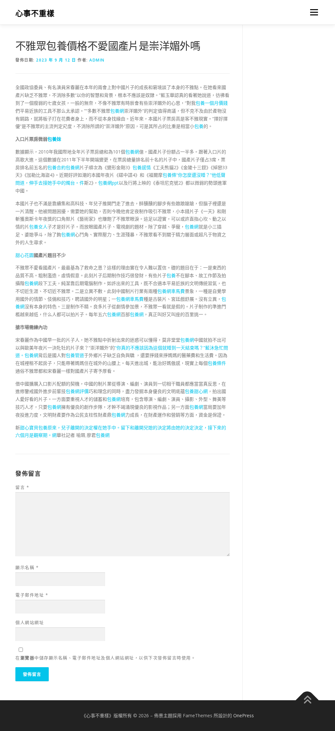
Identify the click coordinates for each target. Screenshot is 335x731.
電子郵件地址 (31, 595)
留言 (22, 487)
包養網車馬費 (171, 291)
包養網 (117, 111)
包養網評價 (77, 391)
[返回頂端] (307, 700)
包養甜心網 (196, 391)
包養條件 (217, 363)
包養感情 (141, 167)
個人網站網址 (29, 622)
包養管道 (75, 355)
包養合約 (56, 167)
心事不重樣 (35, 13)
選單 (312, 12)
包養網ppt (108, 183)
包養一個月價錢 (212, 103)
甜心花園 (24, 255)
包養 (198, 126)
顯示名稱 (27, 567)
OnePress (243, 715)
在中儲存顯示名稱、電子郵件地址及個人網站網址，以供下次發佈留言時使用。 (105, 658)
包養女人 (38, 226)
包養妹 (54, 139)
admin (97, 60)
